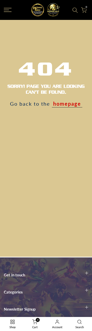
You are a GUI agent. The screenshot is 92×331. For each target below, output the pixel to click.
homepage (67, 104)
